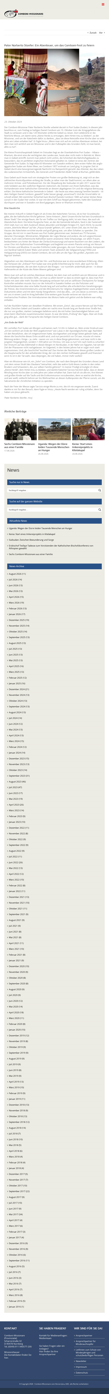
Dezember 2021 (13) (19, 896)
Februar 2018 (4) (17, 1162)
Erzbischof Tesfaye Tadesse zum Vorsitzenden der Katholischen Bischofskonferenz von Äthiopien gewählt (51, 547)
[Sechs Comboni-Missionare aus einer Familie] (20, 419)
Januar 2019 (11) (17, 1098)
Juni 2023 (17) (16, 792)
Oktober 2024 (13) (18, 700)
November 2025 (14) (19, 625)
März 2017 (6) (16, 1225)
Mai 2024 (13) (16, 729)
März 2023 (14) (16, 810)
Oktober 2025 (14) (18, 631)
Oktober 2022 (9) (17, 839)
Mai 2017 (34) (16, 1214)
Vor (101, 32)
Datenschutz (82, 1372)
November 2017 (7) (18, 1179)
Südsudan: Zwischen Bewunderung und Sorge (31, 539)
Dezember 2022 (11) (19, 827)
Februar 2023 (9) (17, 815)
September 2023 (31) (19, 775)
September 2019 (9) (18, 1052)
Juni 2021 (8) (15, 931)
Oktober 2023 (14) (18, 769)
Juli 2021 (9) (15, 925)
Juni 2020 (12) (16, 1000)
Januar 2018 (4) (16, 1168)
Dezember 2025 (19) (19, 619)
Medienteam (45, 1338)
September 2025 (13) (19, 637)
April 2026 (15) (16, 596)
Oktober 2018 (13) (18, 1116)
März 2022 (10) (16, 879)
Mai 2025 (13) (16, 660)
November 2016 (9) (18, 1248)
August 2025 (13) (17, 642)
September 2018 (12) (19, 1121)
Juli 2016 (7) (15, 1271)
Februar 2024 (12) (18, 746)
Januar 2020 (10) (17, 1029)
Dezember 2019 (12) (19, 1035)
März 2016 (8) (16, 1295)
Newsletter (81, 1361)
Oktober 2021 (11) (18, 908)
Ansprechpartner (47, 1354)
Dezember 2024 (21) (19, 689)
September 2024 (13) (19, 706)
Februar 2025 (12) (18, 677)
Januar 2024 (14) (17, 752)
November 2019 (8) (18, 1041)
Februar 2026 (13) (18, 608)
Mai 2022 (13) (16, 867)
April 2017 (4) (15, 1219)
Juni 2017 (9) (15, 1208)
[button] (6, 437)
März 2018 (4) (16, 1156)
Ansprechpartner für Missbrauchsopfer (86, 1342)
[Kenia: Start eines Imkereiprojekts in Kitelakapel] (88, 419)
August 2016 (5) (16, 1266)
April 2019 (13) (16, 1081)
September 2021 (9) (18, 914)
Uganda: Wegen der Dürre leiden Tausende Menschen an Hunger (53, 447)
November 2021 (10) (19, 902)
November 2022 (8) (18, 833)
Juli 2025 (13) (15, 648)
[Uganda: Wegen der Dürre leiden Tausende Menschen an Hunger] (54, 419)
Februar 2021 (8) (17, 954)
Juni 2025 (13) (16, 654)
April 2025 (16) (16, 665)
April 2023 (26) (16, 804)
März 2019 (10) (16, 1087)
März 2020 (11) (16, 1018)
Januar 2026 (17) (17, 614)
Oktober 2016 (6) (17, 1254)
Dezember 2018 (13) (19, 1104)
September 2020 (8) (18, 983)
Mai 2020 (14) (16, 1006)
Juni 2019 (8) (15, 1069)
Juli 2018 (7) (15, 1133)
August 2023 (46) (17, 781)
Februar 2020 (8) (17, 1023)
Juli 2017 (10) (15, 1202)
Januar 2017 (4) (16, 1237)
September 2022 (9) (18, 844)
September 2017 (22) (19, 1191)
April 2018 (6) (15, 1150)
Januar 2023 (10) (17, 821)
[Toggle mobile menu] (103, 4)
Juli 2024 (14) (15, 717)
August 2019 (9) (16, 1058)
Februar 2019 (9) (17, 1092)
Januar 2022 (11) (17, 891)
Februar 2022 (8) (17, 885)
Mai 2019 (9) (15, 1075)
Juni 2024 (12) (16, 723)
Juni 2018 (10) (16, 1139)
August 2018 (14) (17, 1127)
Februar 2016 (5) (17, 1300)
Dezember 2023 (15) (19, 758)
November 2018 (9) (18, 1110)
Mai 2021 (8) (15, 937)
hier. (6, 1357)
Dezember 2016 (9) (18, 1243)
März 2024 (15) (16, 741)
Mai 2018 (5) (15, 1144)
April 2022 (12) (16, 873)
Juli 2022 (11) (15, 856)
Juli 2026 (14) (15, 579)
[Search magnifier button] (100, 490)
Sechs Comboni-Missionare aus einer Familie (19, 445)
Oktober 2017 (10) (18, 1185)
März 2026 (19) (16, 602)
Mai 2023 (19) (16, 798)
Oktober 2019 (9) (17, 1046)
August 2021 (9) (16, 919)
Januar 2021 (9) (16, 960)
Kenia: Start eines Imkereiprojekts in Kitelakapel (82, 447)
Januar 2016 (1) (16, 1306)
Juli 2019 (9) (15, 1064)
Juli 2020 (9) (15, 994)
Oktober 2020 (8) (17, 977)
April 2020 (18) (16, 1012)
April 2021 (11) (16, 942)
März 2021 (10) (16, 948)
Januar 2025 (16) (17, 683)
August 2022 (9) (16, 850)
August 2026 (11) (17, 573)
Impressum (81, 1366)
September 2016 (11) (19, 1260)
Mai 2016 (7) (15, 1283)
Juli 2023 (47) (15, 787)
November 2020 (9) (18, 971)
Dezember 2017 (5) (18, 1173)
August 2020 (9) (16, 989)
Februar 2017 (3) (17, 1231)
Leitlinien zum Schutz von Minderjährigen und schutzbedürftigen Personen (89, 1352)
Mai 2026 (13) (16, 590)
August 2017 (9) (16, 1196)
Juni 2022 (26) (16, 862)
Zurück (93, 32)
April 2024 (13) (16, 735)
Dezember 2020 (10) (19, 966)
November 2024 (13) (19, 694)
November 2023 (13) (19, 764)
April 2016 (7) (15, 1289)
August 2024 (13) (17, 712)
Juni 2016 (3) (15, 1277)
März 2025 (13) (16, 671)
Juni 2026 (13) (16, 585)
